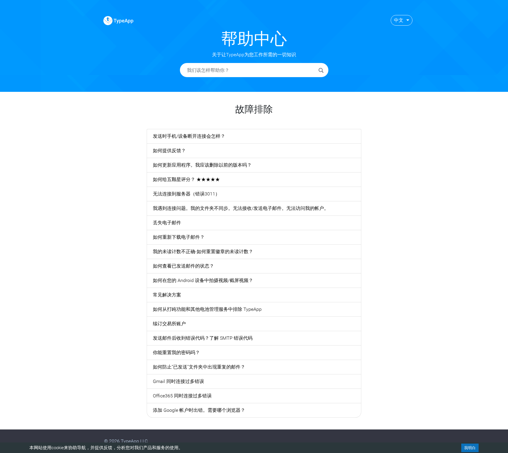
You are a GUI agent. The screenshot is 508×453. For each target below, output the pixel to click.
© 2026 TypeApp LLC (126, 441)
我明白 (470, 448)
